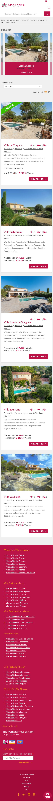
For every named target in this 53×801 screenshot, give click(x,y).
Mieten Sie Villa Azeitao (15, 570)
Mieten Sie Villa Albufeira (16, 694)
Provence (34, 20)
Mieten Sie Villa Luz (14, 720)
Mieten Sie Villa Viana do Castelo (19, 639)
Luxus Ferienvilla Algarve (16, 684)
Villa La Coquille (13, 145)
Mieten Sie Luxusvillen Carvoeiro (19, 706)
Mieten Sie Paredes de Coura (18, 647)
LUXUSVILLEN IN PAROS (16, 619)
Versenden (24, 762)
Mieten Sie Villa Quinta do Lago (19, 700)
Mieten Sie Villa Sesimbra (16, 567)
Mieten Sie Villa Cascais (15, 564)
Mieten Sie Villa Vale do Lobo (18, 709)
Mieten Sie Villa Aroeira (15, 558)
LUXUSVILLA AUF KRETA (16, 625)
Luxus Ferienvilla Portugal (16, 681)
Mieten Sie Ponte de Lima (16, 644)
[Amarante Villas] (13, 5)
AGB (26, 780)
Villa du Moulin (13, 231)
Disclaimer (26, 777)
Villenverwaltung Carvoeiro (17, 603)
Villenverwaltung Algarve (16, 606)
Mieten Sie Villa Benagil (15, 703)
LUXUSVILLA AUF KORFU (16, 628)
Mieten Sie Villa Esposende (17, 642)
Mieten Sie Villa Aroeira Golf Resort (20, 572)
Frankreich (25, 20)
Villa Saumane (12, 409)
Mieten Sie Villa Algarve (15, 588)
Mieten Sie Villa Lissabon (16, 594)
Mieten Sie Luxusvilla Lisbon (17, 675)
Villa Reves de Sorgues (26, 65)
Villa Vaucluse (12, 496)
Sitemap (26, 786)
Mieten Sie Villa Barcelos (16, 656)
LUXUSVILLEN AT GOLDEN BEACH (20, 622)
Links (26, 790)
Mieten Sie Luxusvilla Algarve (18, 591)
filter (47, 797)
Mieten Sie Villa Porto (15, 653)
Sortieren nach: (7, 83)
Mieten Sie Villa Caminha (16, 650)
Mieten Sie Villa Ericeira (15, 561)
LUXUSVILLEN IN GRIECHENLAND (20, 616)
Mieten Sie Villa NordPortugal (18, 597)
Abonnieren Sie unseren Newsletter (18, 754)
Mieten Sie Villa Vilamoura (16, 712)
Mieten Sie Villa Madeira (16, 600)
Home (3, 20)
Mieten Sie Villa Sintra (15, 555)
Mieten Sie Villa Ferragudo (17, 718)
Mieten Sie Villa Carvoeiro (16, 697)
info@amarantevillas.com (18, 731)
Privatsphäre (26, 783)
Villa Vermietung (13, 20)
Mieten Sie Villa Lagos (15, 715)
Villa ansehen (38, 179)
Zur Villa (25, 72)
